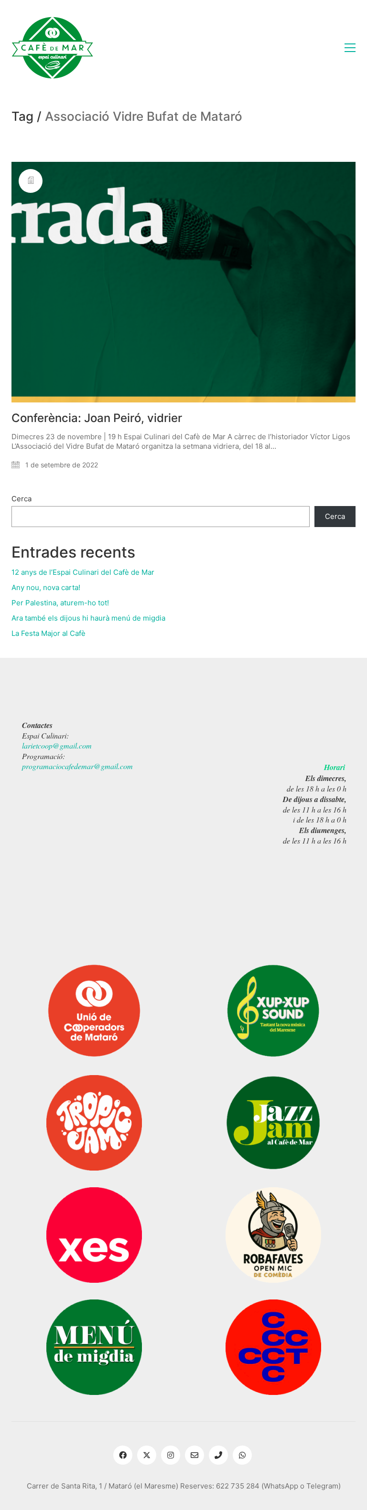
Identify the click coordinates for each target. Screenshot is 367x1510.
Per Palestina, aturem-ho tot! (60, 602)
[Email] (194, 1455)
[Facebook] (122, 1455)
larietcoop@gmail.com (57, 745)
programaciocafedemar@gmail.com (77, 766)
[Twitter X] (146, 1455)
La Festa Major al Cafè (48, 633)
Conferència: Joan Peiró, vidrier (96, 418)
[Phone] (218, 1455)
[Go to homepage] (52, 48)
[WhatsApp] (242, 1455)
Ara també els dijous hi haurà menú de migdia (88, 618)
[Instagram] (170, 1455)
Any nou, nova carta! (45, 587)
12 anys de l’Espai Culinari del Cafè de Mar (82, 572)
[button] (350, 47)
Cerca (21, 498)
